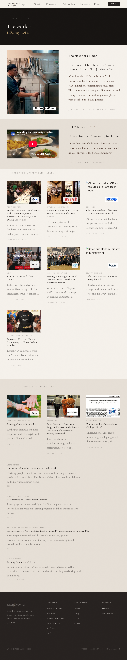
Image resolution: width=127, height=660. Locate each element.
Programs (51, 4)
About (37, 4)
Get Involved (69, 4)
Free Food (51, 613)
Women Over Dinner (55, 618)
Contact (78, 623)
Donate (114, 4)
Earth (49, 633)
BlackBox (51, 628)
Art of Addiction (54, 623)
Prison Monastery (54, 608)
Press (97, 4)
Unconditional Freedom (19, 649)
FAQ (76, 613)
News (76, 618)
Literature (85, 4)
